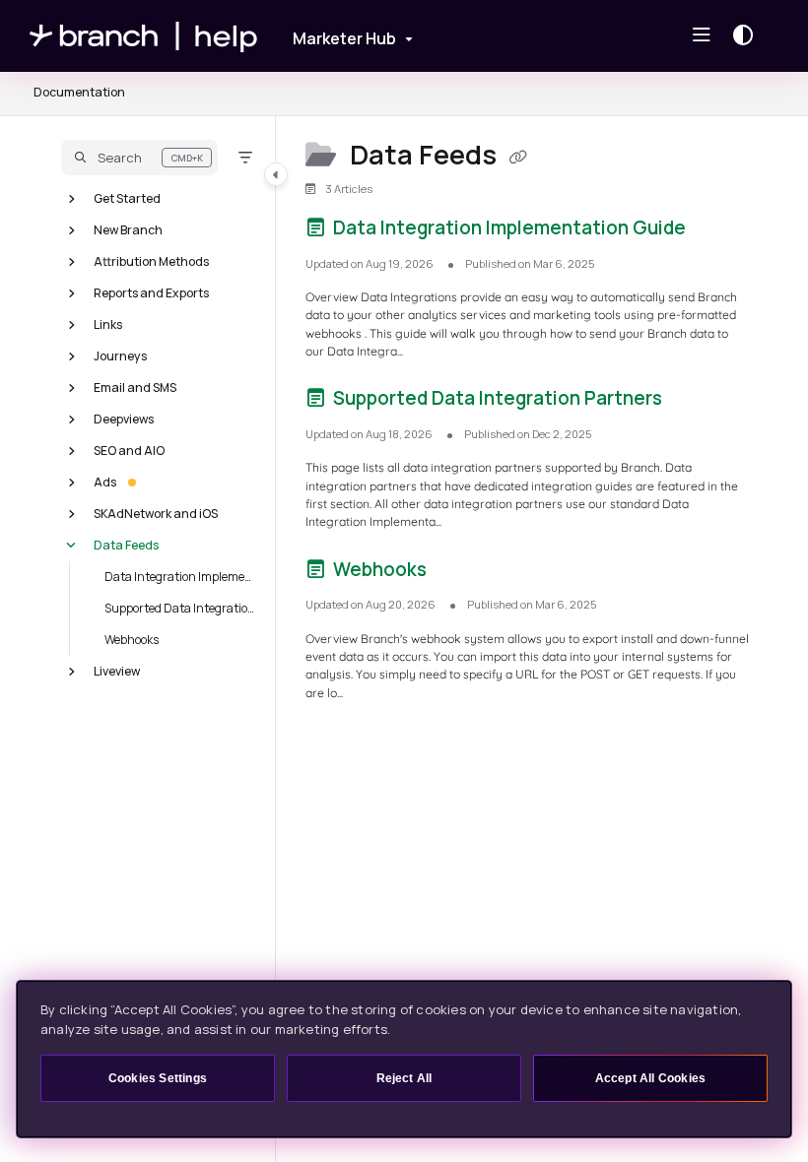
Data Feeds (126, 544)
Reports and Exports (151, 292)
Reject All (404, 1078)
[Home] (144, 36)
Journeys (120, 355)
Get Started (127, 197)
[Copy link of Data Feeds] (518, 157)
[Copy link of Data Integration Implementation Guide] (720, 231)
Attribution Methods (151, 260)
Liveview (117, 670)
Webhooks (131, 638)
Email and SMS (135, 386)
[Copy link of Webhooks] (461, 572)
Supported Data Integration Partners (180, 607)
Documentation (79, 92)
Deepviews (124, 418)
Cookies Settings (157, 1078)
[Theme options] (748, 35)
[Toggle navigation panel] (276, 174)
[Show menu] (701, 35)
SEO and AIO (129, 449)
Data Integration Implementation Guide (180, 575)
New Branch (128, 229)
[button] (139, 157)
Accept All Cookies (651, 1078)
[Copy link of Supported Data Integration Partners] (696, 402)
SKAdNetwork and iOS (156, 512)
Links (108, 323)
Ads (105, 481)
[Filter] (245, 157)
